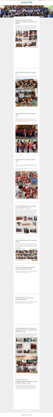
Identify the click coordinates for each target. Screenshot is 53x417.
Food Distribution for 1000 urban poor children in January (25, 207)
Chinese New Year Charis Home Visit (25, 114)
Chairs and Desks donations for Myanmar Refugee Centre (25, 268)
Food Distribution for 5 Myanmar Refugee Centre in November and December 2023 (26, 329)
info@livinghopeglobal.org (23, 0)
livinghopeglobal (22, 18)
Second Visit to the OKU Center (25, 72)
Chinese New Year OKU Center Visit (25, 160)
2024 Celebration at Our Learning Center (26, 241)
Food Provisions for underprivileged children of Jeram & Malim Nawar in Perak (26, 381)
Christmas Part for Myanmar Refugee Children (24, 298)
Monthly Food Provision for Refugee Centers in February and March (26, 21)
